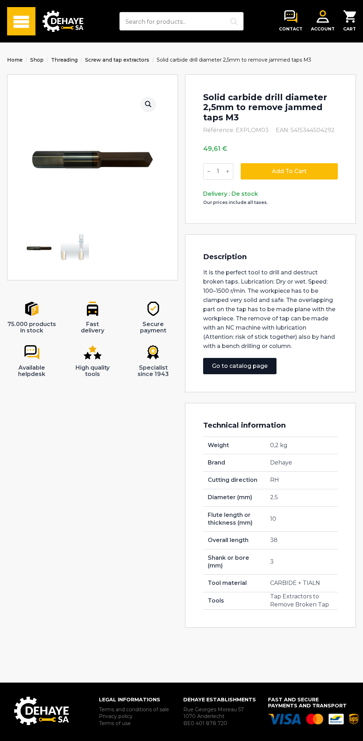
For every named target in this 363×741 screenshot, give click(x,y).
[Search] (234, 21)
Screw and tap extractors (117, 60)
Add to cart (289, 171)
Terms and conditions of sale (134, 709)
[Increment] (227, 171)
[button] (148, 104)
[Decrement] (209, 171)
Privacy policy (116, 716)
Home (15, 60)
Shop (37, 60)
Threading (64, 60)
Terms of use (115, 723)
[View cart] (350, 16)
